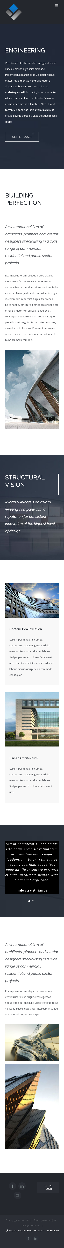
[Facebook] (12, 1186)
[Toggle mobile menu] (57, 6)
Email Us (54, 1230)
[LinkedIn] (22, 1186)
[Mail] (17, 1195)
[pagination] (29, 901)
